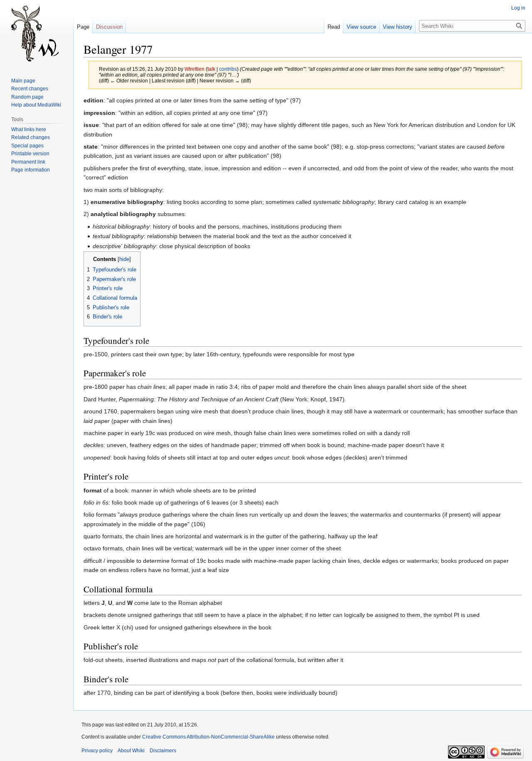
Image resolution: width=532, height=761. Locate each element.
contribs (228, 69)
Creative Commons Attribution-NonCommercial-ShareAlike (208, 737)
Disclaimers (163, 751)
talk (211, 69)
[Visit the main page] (36, 33)
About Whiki (131, 751)
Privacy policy (97, 751)
